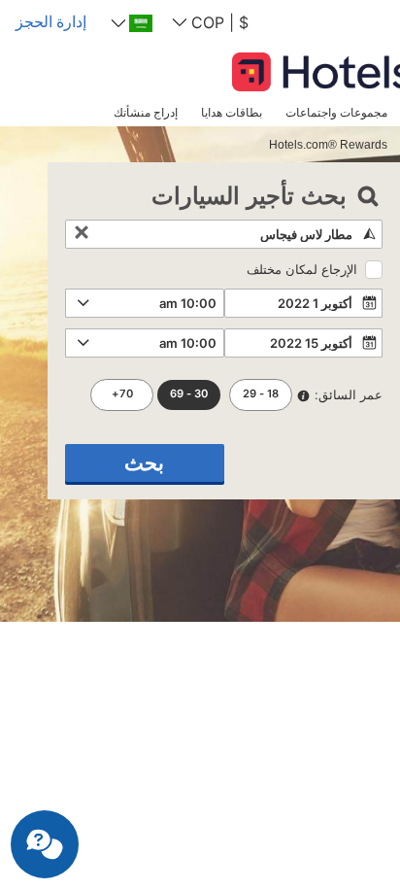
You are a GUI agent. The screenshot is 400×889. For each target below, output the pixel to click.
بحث (144, 463)
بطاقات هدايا (231, 112)
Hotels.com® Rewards (328, 144)
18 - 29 (261, 393)
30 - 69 (189, 393)
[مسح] (81, 234)
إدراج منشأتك (146, 112)
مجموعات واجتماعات (336, 112)
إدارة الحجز (51, 21)
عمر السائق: (349, 394)
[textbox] (224, 234)
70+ (122, 393)
